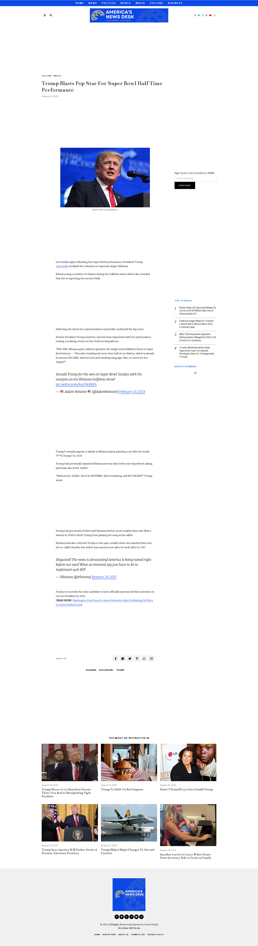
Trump (120, 670)
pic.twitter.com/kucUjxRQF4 (76, 384)
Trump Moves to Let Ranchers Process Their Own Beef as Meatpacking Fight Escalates (66, 793)
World (125, 3)
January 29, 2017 (104, 577)
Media (140, 3)
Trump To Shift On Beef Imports (122, 789)
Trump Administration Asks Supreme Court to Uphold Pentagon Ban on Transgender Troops (196, 352)
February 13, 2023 (132, 392)
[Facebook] (195, 15)
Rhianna (91, 670)
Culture (156, 3)
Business (175, 3)
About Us (123, 934)
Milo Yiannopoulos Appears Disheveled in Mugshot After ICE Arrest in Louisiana (197, 337)
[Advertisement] (129, 46)
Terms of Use (138, 934)
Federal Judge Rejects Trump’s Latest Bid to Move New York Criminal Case (196, 324)
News (93, 3)
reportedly (62, 266)
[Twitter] (199, 15)
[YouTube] (210, 15)
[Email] (214, 15)
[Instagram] (202, 15)
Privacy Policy (155, 934)
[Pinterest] (206, 15)
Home (80, 3)
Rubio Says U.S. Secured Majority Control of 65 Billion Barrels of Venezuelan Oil (197, 310)
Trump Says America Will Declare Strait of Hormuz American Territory (69, 851)
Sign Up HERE (109, 934)
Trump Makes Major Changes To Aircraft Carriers (128, 851)
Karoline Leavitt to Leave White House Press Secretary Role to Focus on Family (185, 856)
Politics (109, 3)
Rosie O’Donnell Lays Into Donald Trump (186, 789)
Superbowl (106, 670)
